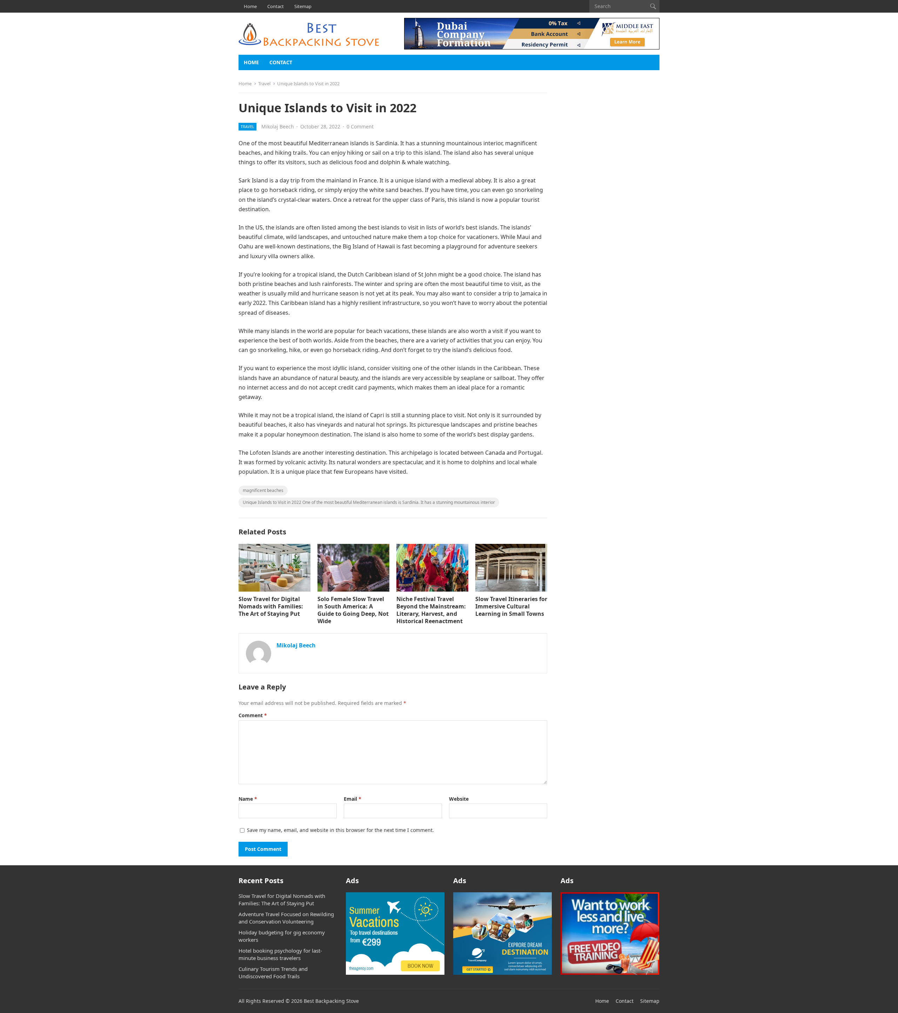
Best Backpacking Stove (331, 1001)
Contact (275, 6)
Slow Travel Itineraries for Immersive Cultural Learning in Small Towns (511, 606)
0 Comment (360, 126)
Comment (253, 715)
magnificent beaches (263, 490)
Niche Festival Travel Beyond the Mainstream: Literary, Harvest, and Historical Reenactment (431, 610)
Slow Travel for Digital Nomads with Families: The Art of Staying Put (271, 606)
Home (250, 6)
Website (459, 798)
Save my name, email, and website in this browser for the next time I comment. (340, 830)
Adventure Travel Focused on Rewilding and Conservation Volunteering (286, 918)
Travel (264, 83)
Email (352, 798)
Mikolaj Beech (277, 126)
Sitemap (302, 6)
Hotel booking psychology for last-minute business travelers (280, 954)
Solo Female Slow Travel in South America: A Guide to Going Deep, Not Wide (353, 610)
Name (248, 798)
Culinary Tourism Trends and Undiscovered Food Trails (273, 972)
